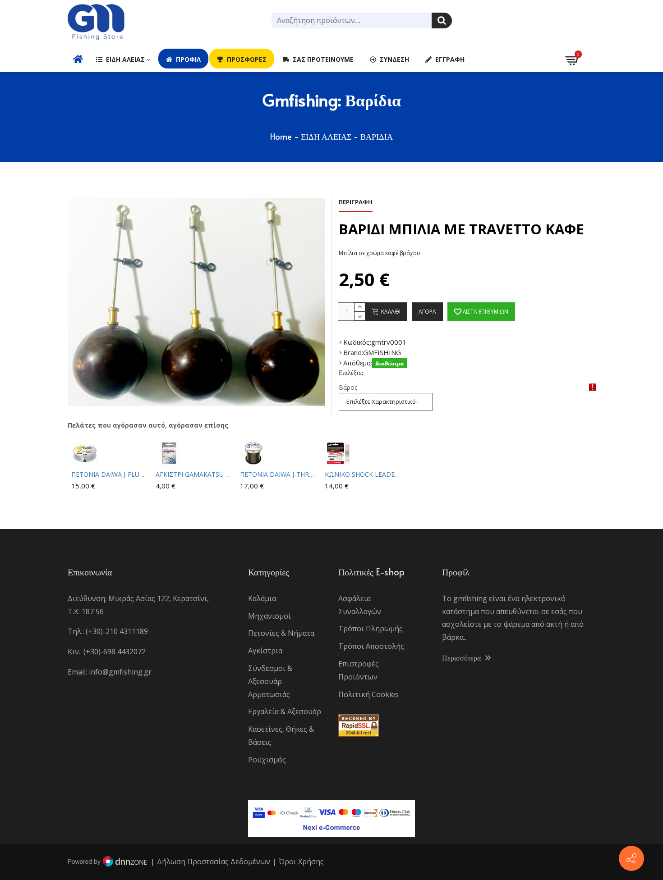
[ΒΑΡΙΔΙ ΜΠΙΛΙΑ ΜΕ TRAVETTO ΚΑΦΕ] (196, 302)
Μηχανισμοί (269, 616)
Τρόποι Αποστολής (371, 646)
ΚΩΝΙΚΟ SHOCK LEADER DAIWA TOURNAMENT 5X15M (363, 474)
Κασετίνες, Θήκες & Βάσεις (281, 735)
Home (281, 136)
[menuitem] (78, 58)
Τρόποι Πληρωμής (370, 629)
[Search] (442, 20)
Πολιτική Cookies (368, 694)
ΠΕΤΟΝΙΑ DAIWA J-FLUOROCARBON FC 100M (109, 474)
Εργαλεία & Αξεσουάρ (284, 711)
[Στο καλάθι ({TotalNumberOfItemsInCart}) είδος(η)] (572, 58)
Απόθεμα (357, 362)
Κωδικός (356, 342)
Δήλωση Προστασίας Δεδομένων (213, 861)
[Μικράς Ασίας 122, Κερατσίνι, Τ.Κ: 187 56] (631, 858)
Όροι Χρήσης (301, 861)
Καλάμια (262, 598)
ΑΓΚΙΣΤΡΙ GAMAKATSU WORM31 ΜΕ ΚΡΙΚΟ (194, 474)
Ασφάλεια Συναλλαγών (359, 604)
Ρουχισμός (267, 760)
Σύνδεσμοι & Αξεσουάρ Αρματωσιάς (270, 681)
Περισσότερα (462, 657)
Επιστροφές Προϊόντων (358, 670)
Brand (352, 352)
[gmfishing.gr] (96, 22)
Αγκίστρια (265, 651)
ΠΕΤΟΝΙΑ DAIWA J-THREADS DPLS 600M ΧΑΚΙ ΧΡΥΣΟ (278, 474)
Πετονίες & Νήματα (281, 633)
